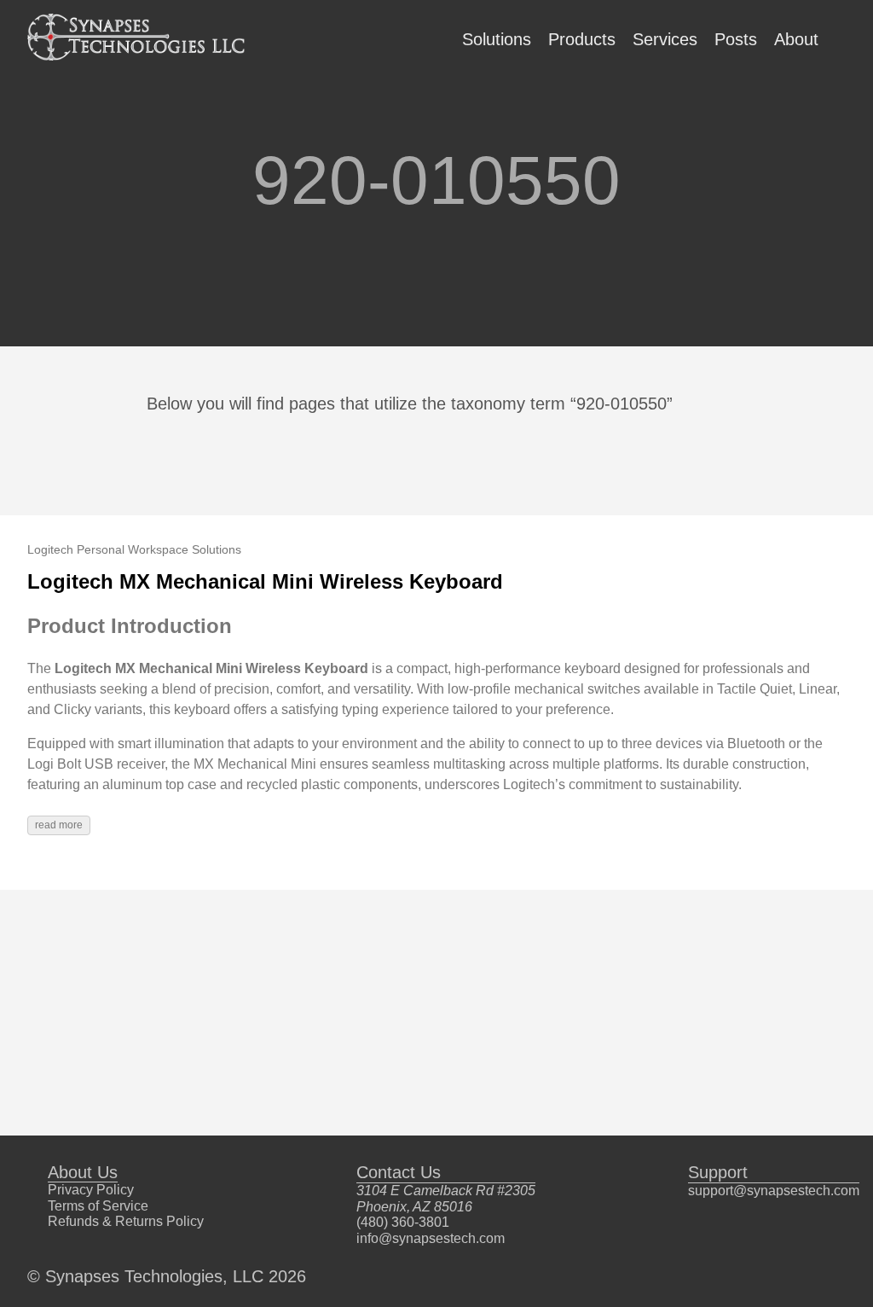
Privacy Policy (91, 1189)
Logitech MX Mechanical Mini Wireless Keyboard (265, 581)
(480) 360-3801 (402, 1222)
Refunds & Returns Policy (126, 1221)
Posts (735, 39)
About (796, 39)
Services (665, 39)
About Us (83, 1172)
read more (59, 825)
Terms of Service (98, 1206)
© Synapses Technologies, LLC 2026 (166, 1276)
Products (582, 39)
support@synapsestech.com (773, 1190)
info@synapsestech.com (430, 1238)
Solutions (496, 39)
